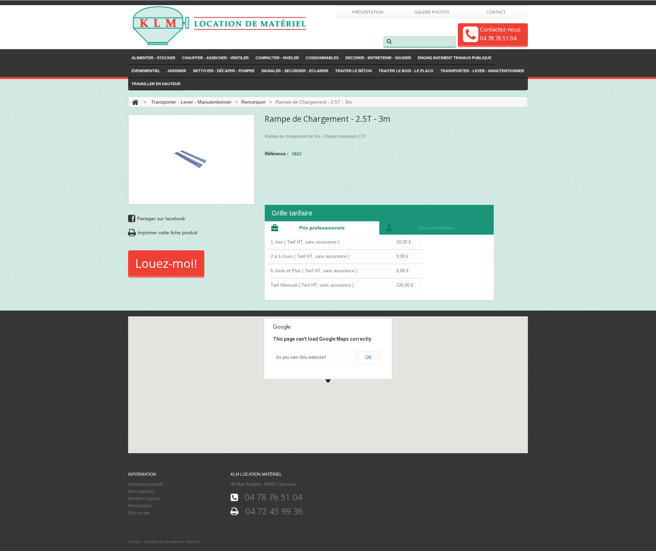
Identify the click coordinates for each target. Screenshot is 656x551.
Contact (496, 12)
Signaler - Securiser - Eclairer (294, 71)
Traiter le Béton (353, 71)
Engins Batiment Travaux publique (454, 58)
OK (368, 357)
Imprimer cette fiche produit (167, 232)
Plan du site (139, 513)
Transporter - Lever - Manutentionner (482, 71)
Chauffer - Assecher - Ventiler (215, 58)
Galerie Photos (432, 12)
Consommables (322, 58)
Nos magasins (141, 491)
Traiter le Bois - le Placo (406, 71)
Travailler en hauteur (156, 84)
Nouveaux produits (145, 484)
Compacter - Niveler (277, 58)
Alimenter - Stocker (153, 58)
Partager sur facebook (161, 218)
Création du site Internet (163, 542)
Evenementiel (146, 71)
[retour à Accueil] (135, 102)
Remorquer (253, 102)
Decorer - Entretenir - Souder (378, 58)
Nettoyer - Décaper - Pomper (224, 71)
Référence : (276, 153)
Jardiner (176, 71)
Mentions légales (144, 498)
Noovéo (192, 542)
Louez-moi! (166, 263)
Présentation (367, 12)
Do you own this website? (301, 357)
